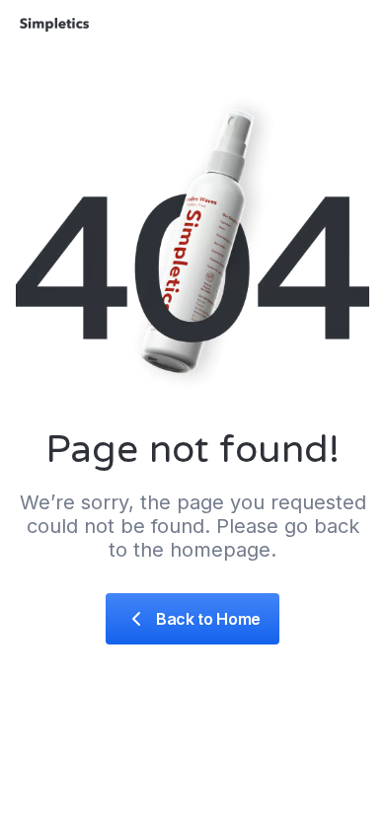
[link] (192, 618)
